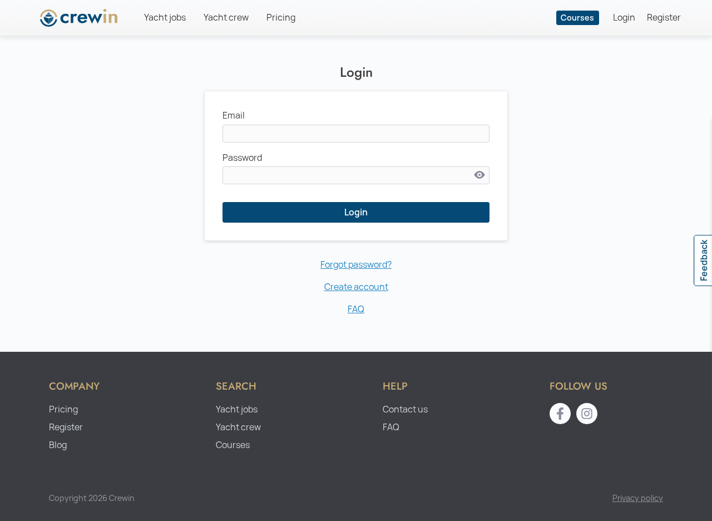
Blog (58, 445)
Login (624, 17)
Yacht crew (226, 17)
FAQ (356, 309)
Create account (356, 287)
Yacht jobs (165, 17)
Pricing (280, 17)
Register (664, 17)
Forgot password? (356, 265)
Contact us (405, 409)
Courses (577, 17)
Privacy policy (637, 498)
